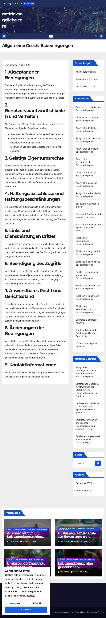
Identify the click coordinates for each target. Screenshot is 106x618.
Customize (15, 603)
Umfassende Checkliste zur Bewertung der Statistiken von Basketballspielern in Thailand (88, 390)
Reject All (37, 603)
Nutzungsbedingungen (60, 612)
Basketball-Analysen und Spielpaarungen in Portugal (88, 227)
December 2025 (84, 483)
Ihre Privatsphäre (78, 612)
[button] (96, 36)
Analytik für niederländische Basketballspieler (84, 162)
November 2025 (84, 490)
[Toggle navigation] (50, 36)
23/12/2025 (14, 541)
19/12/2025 (65, 541)
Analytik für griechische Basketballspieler (76, 560)
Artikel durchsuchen (86, 72)
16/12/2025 (65, 572)
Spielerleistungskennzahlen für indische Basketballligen (88, 439)
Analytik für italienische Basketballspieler (25, 560)
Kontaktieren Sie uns (86, 79)
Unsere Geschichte (85, 86)
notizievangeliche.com (12, 20)
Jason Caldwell (30, 541)
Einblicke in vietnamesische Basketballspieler (84, 309)
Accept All (26, 610)
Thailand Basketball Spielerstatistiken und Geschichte (86, 333)
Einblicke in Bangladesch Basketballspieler (84, 241)
